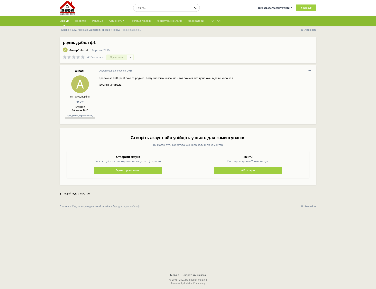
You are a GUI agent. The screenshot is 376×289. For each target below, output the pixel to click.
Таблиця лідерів (140, 20)
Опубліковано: (116, 70)
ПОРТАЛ (215, 20)
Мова (174, 274)
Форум (64, 20)
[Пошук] (195, 8)
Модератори (196, 20)
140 (81, 101)
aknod (84, 50)
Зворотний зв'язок (194, 274)
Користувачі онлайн (169, 20)
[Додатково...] (309, 70)
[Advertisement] (188, 241)
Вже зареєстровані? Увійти (274, 8)
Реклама (97, 20)
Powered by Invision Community (188, 283)
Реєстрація (306, 7)
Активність (116, 20)
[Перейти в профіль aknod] (65, 49)
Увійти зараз (248, 170)
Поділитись (96, 57)
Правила (80, 20)
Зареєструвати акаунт (128, 170)
